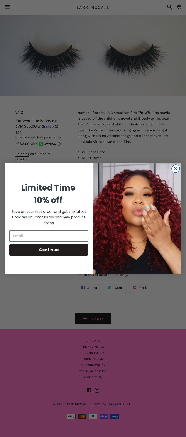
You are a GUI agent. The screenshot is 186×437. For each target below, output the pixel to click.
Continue (49, 250)
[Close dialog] (176, 169)
